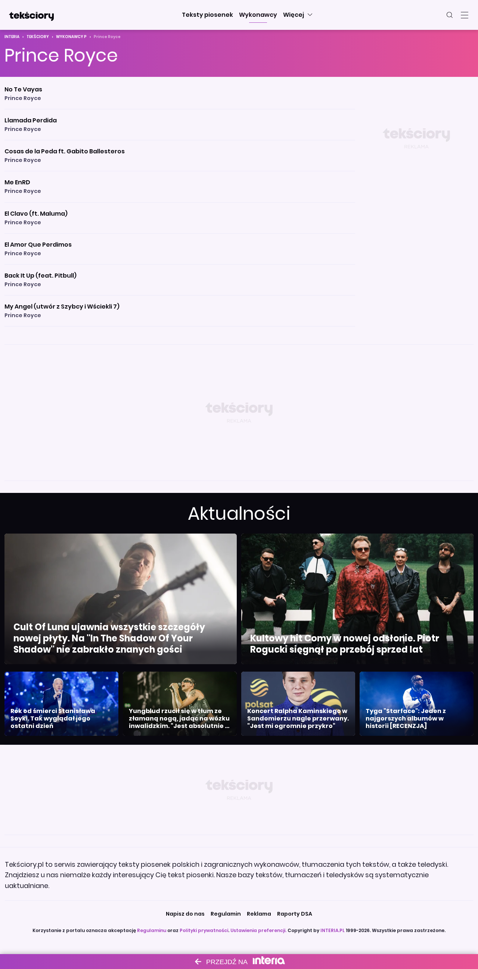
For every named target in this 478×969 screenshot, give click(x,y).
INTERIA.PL (332, 930)
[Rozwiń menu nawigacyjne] (464, 15)
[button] (207, 15)
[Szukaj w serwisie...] (449, 15)
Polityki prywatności (204, 930)
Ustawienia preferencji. (258, 930)
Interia (11, 37)
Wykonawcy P (71, 37)
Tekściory (38, 37)
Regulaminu (151, 930)
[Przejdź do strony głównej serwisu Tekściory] (31, 15)
